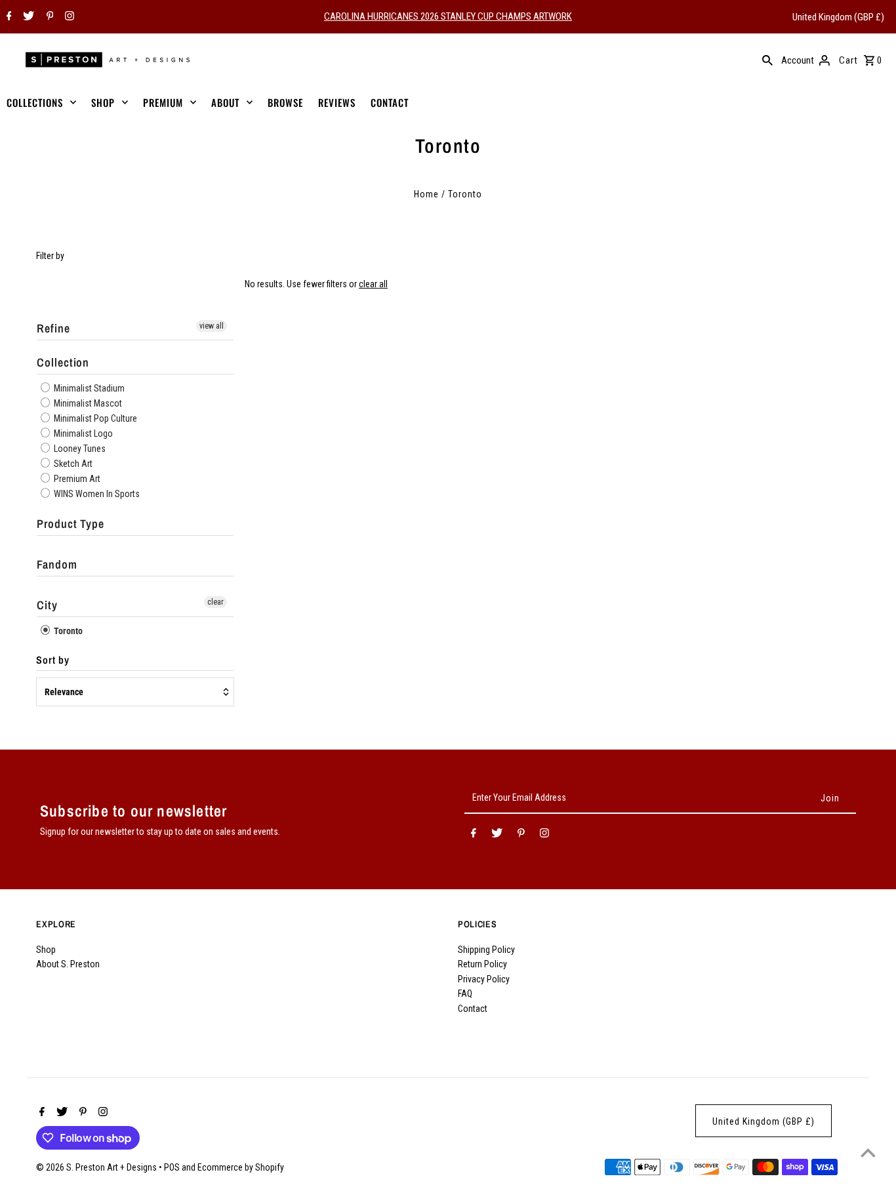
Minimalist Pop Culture (94, 418)
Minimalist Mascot (87, 403)
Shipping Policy (486, 949)
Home (426, 194)
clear (215, 602)
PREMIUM (163, 102)
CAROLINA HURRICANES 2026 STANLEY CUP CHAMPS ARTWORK (448, 16)
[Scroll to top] (868, 1152)
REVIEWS (337, 102)
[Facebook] (7, 17)
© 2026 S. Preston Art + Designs (97, 1167)
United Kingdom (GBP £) (838, 17)
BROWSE (285, 102)
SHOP (103, 102)
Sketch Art (72, 463)
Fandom (57, 564)
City (47, 605)
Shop (46, 949)
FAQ (465, 993)
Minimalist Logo (82, 433)
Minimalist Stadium (88, 388)
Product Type (70, 523)
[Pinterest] (48, 17)
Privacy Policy (484, 979)
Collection (63, 362)
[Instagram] (68, 17)
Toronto (67, 631)
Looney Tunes (79, 448)
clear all (373, 284)
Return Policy (482, 964)
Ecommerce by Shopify (240, 1167)
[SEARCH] (767, 59)
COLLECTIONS (35, 102)
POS (172, 1167)
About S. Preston (68, 964)
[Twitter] (27, 17)
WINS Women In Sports (96, 494)
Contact (472, 1008)
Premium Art (76, 478)
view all (211, 326)
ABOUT (225, 102)
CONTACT (390, 102)
